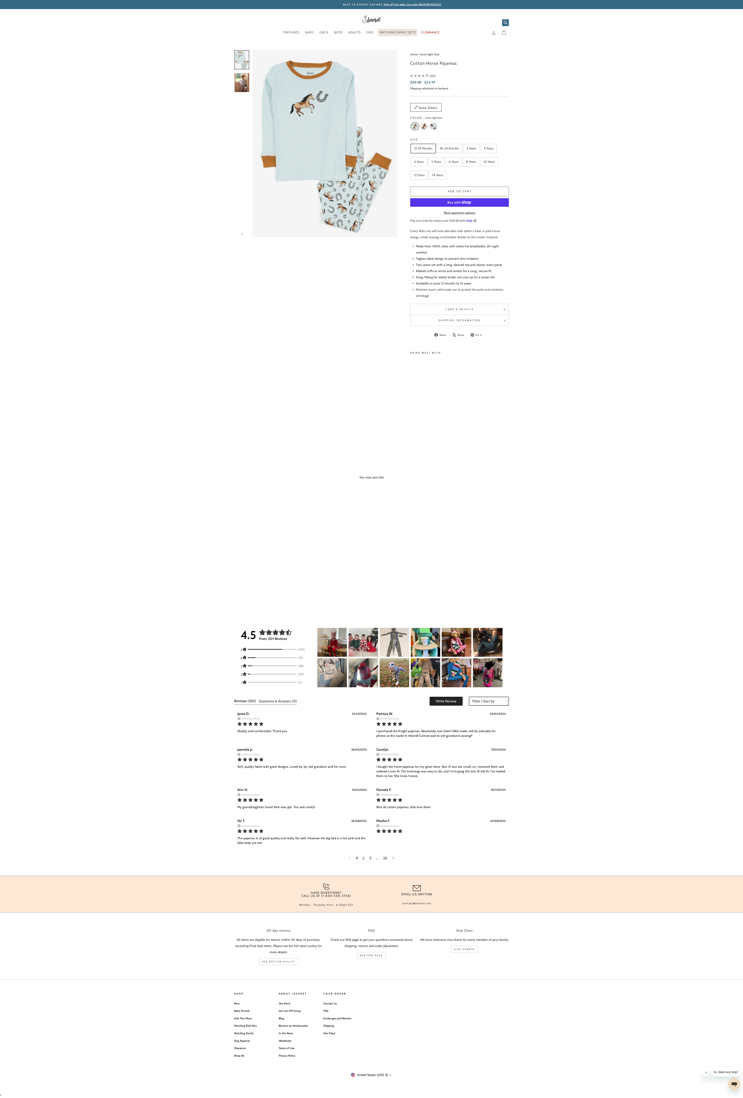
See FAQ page (371, 955)
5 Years (436, 162)
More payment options (459, 213)
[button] (423, 76)
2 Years (471, 148)
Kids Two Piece (243, 1018)
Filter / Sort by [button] (483, 701)
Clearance (240, 1048)
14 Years (437, 175)
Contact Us (330, 1003)
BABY (309, 32)
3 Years (489, 148)
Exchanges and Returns (337, 1018)
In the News (286, 1033)
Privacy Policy (287, 1055)
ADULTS (354, 32)
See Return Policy (278, 961)
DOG (370, 32)
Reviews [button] (245, 701)
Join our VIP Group (290, 1010)
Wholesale (285, 1040)
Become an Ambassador (293, 1025)
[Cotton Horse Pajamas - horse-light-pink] (418, 433)
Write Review (446, 701)
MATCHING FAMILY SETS (397, 32)
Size (414, 139)
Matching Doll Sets (245, 1025)
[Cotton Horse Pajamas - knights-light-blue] (423, 433)
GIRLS (323, 32)
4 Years (419, 162)
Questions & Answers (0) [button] (278, 701)
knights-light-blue (433, 126)
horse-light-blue (429, 54)
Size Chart (329, 1033)
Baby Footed (241, 1010)
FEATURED (291, 32)
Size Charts (464, 949)
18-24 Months (449, 148)
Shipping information (460, 320)
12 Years (419, 175)
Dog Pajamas (242, 1040)
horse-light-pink (424, 126)
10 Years (489, 162)
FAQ (325, 1010)
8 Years (471, 162)
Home (414, 54)
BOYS (338, 32)
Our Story (284, 1003)
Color (426, 117)
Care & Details (460, 309)
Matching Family (244, 1033)
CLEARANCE (430, 32)
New (237, 1003)
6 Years (454, 162)
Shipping (415, 88)
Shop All (239, 1055)
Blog (281, 1018)
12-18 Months (423, 148)
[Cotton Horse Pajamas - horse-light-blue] (413, 433)
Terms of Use (287, 1048)
